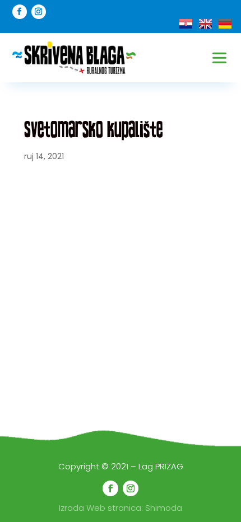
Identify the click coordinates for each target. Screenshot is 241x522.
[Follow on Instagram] (38, 11)
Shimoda (163, 508)
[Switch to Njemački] (225, 24)
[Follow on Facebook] (19, 11)
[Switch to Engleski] (205, 24)
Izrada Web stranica (100, 508)
